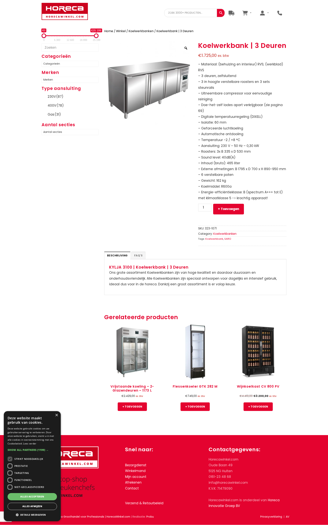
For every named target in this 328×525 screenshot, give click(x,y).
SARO (227, 239)
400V (56, 105)
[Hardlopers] (231, 13)
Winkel (121, 31)
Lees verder (29, 443)
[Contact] (279, 13)
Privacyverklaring (271, 517)
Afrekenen (133, 482)
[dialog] (32, 466)
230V (55, 96)
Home (108, 31)
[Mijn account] (264, 13)
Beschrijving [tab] (117, 255)
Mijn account (135, 476)
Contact (132, 488)
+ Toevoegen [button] (132, 406)
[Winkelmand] (246, 13)
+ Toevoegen (228, 209)
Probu (150, 517)
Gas (54, 114)
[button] (32, 449)
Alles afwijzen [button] (32, 506)
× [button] (56, 415)
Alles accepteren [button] (32, 496)
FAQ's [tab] (138, 255)
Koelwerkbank (214, 239)
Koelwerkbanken (141, 31)
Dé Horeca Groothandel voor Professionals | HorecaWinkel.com (68, 12)
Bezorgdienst (135, 465)
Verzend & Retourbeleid (144, 503)
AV (287, 517)
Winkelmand (135, 471)
